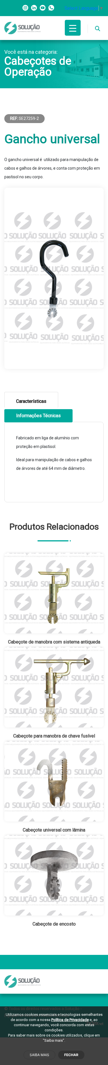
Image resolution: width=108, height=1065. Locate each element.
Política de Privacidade (70, 1020)
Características (31, 401)
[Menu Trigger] (73, 28)
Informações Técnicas (38, 415)
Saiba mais (39, 1055)
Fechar (71, 1055)
